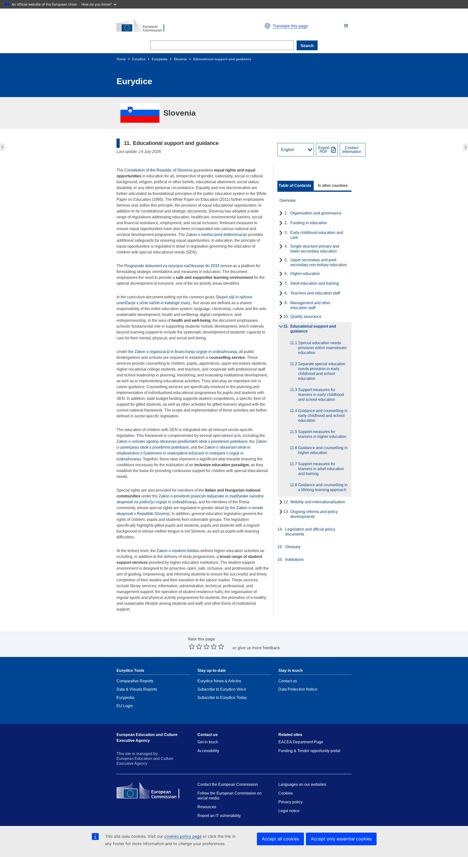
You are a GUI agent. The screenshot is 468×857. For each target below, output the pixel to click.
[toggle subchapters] (280, 214)
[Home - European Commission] (173, 26)
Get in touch (207, 742)
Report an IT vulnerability (219, 816)
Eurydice (139, 59)
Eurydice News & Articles (219, 681)
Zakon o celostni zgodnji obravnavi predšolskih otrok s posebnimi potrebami (182, 441)
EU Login (125, 706)
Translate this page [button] (290, 26)
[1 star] (191, 646)
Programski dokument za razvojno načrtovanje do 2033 (171, 266)
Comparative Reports (135, 681)
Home (121, 59)
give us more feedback (259, 647)
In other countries (333, 186)
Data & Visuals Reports (137, 689)
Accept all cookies (280, 838)
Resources (206, 807)
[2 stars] (195, 646)
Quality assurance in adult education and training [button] (2, 147)
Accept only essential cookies (341, 838)
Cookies (285, 793)
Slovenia (180, 59)
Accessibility (208, 751)
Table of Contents (295, 186)
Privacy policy (290, 802)
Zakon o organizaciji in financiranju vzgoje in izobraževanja (186, 352)
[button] (346, 25)
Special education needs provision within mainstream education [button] (466, 147)
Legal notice (289, 811)
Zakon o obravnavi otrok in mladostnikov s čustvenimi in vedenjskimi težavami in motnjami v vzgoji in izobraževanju (183, 453)
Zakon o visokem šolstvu (178, 551)
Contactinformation (351, 150)
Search (307, 46)
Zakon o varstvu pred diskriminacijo (216, 234)
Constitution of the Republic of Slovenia (159, 170)
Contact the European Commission (227, 784)
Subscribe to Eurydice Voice (221, 689)
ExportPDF (323, 150)
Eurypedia (159, 59)
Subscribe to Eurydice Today (222, 698)
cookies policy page (183, 836)
